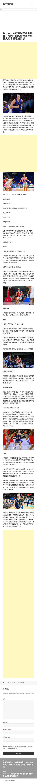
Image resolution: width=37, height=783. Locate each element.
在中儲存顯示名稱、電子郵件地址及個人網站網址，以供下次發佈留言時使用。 (18, 747)
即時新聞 (22, 683)
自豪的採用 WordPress (9, 780)
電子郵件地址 (7, 730)
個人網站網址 (6, 737)
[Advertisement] (18, 60)
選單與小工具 (32, 4)
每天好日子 (8, 4)
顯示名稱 (6, 722)
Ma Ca (15, 683)
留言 (4, 699)
